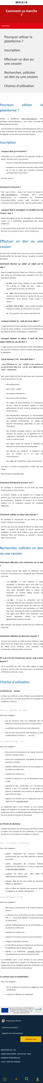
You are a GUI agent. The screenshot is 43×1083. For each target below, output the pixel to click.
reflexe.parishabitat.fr (29, 119)
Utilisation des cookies (10, 1062)
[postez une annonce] (16, 1081)
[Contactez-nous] (30, 1042)
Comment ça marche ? (10, 1028)
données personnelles (10, 1058)
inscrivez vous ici (7, 178)
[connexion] (37, 1079)
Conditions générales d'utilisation (16, 1054)
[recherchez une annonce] (27, 1081)
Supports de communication (12, 1033)
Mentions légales (8, 1050)
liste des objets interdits (16, 869)
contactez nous (22, 801)
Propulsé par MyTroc (13, 1021)
